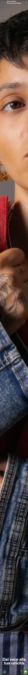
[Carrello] (26, 2)
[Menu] (2, 2)
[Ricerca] (5, 2)
